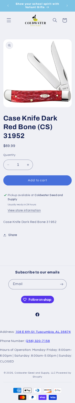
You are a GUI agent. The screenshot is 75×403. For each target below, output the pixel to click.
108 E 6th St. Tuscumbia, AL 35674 (43, 331)
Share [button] (12, 235)
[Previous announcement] (7, 5)
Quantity (9, 155)
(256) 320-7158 (38, 341)
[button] (9, 20)
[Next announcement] (67, 5)
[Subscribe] (61, 284)
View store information (24, 210)
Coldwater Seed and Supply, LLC (35, 373)
